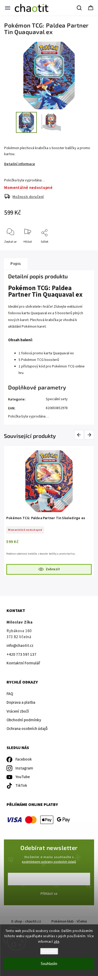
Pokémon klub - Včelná (69, 921)
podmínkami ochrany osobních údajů (49, 861)
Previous (80, 434)
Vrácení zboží (18, 711)
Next (90, 434)
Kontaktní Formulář (23, 663)
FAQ (10, 694)
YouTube (22, 777)
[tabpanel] (49, 511)
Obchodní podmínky (24, 720)
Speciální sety (57, 399)
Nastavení (49, 951)
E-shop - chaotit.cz (26, 921)
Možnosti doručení (28, 196)
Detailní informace (19, 164)
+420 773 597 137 (21, 654)
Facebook (23, 759)
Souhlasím (49, 964)
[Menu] (7, 8)
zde (56, 941)
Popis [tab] (15, 264)
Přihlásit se (49, 893)
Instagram (24, 768)
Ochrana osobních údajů (27, 728)
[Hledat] (79, 8)
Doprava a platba (21, 702)
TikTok (21, 785)
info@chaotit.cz (20, 645)
